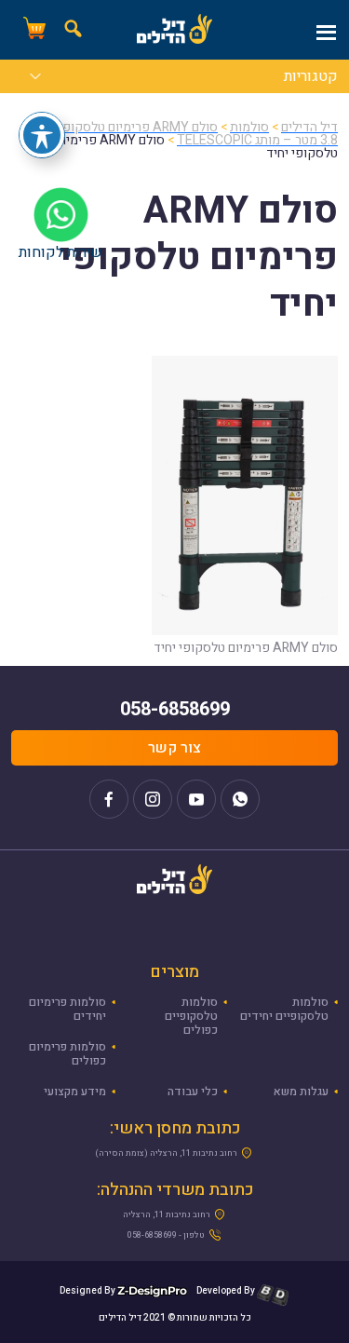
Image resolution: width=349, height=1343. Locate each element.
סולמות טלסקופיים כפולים (191, 1016)
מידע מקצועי (75, 1091)
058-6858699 (175, 709)
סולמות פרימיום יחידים (67, 1009)
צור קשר (174, 748)
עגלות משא (301, 1091)
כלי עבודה (193, 1091)
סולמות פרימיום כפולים (67, 1053)
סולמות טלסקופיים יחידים (284, 1009)
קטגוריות (311, 78)
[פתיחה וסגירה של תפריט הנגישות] (42, 135)
